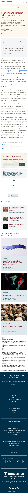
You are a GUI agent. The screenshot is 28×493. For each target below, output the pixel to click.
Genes (20, 172)
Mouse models (13, 174)
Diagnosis (13, 172)
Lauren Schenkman (14, 220)
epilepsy (9, 70)
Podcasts (14, 401)
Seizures (9, 175)
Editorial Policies (14, 443)
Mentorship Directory (14, 432)
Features (14, 395)
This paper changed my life (14, 399)
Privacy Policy (14, 447)
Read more (14, 384)
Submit (22, 164)
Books (14, 406)
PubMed (3, 144)
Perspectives (14, 393)
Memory (8, 174)
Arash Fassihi (13, 212)
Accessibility (14, 450)
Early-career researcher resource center (14, 430)
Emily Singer (13, 226)
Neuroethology (6, 323)
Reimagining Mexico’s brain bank (13, 295)
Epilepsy (17, 172)
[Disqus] (14, 354)
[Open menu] (26, 2)
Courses (14, 412)
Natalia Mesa (8, 330)
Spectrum (5, 172)
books (14, 408)
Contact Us (14, 452)
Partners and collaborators (14, 426)
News (14, 390)
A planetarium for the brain (16, 224)
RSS (14, 439)
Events (14, 410)
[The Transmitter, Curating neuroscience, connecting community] (7, 2)
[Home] (14, 473)
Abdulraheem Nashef (15, 213)
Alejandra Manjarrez (10, 298)
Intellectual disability (8, 173)
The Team (14, 423)
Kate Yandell (5, 29)
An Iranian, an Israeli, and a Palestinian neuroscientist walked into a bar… (16, 209)
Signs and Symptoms (15, 175)
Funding (5, 258)
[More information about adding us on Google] (18, 7)
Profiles (14, 397)
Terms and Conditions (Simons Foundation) (14, 441)
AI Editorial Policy (14, 445)
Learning (15, 173)
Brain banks (5, 292)
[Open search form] (23, 2)
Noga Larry (11, 213)
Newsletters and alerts (14, 428)
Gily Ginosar (20, 212)
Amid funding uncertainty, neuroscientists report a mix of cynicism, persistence (13, 262)
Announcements (14, 434)
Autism (8, 172)
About (14, 421)
